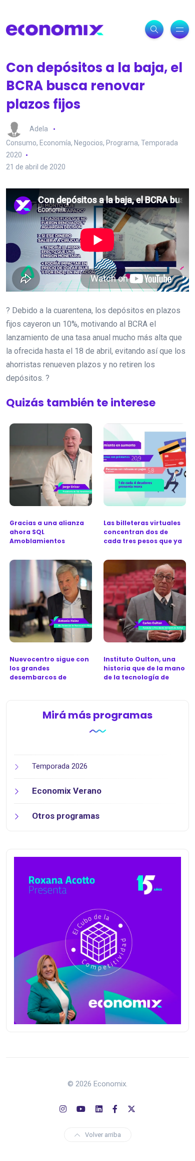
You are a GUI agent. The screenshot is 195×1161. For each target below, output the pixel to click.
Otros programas (66, 816)
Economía (55, 143)
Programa (122, 143)
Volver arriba (103, 1134)
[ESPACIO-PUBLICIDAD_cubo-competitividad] (97, 940)
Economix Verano (67, 791)
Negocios (88, 143)
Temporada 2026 (60, 766)
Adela (39, 129)
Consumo (21, 143)
